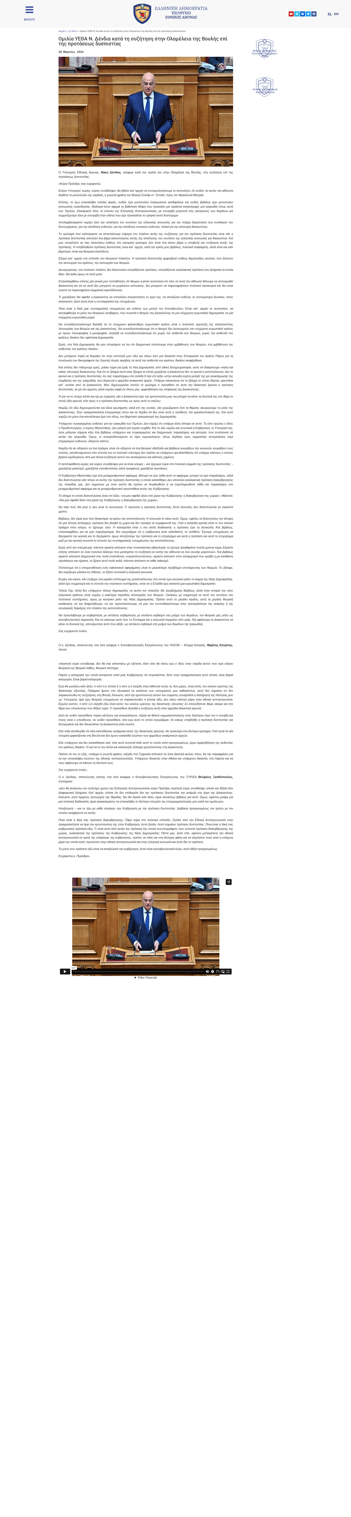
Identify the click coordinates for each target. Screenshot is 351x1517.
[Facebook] (313, 13)
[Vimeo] (296, 13)
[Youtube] (291, 13)
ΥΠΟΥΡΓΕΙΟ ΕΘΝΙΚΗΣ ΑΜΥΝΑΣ (181, 13)
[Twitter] (308, 13)
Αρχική (62, 31)
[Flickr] (302, 13)
